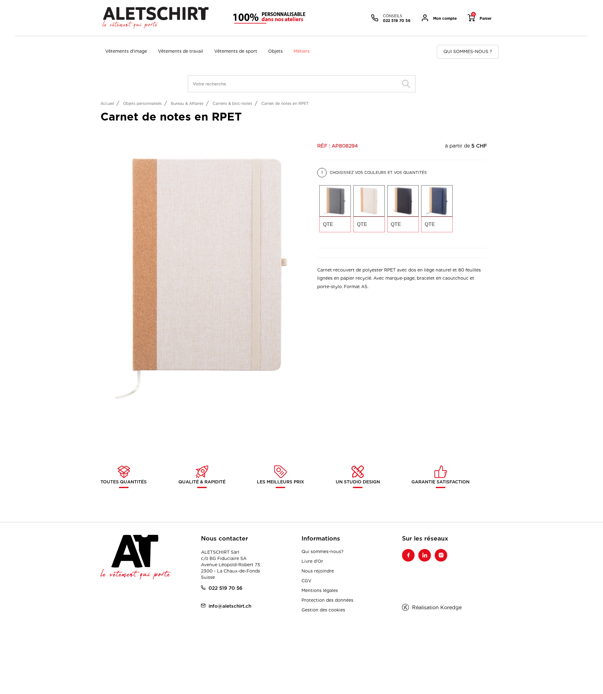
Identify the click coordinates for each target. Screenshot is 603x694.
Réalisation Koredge (437, 608)
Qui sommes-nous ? (467, 51)
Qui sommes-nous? (323, 551)
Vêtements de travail (180, 51)
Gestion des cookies (323, 609)
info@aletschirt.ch (230, 606)
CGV (307, 580)
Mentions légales (320, 590)
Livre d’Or (312, 561)
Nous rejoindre (318, 570)
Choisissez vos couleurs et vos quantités (374, 172)
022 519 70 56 (225, 588)
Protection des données (327, 600)
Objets (275, 51)
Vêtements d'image (126, 51)
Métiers (302, 51)
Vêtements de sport (235, 51)
